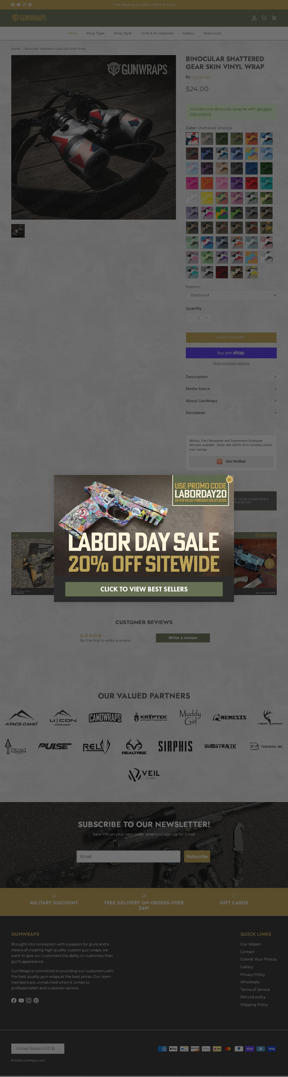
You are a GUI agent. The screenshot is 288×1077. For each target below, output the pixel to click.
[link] (144, 525)
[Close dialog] (229, 479)
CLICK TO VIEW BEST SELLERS (144, 589)
